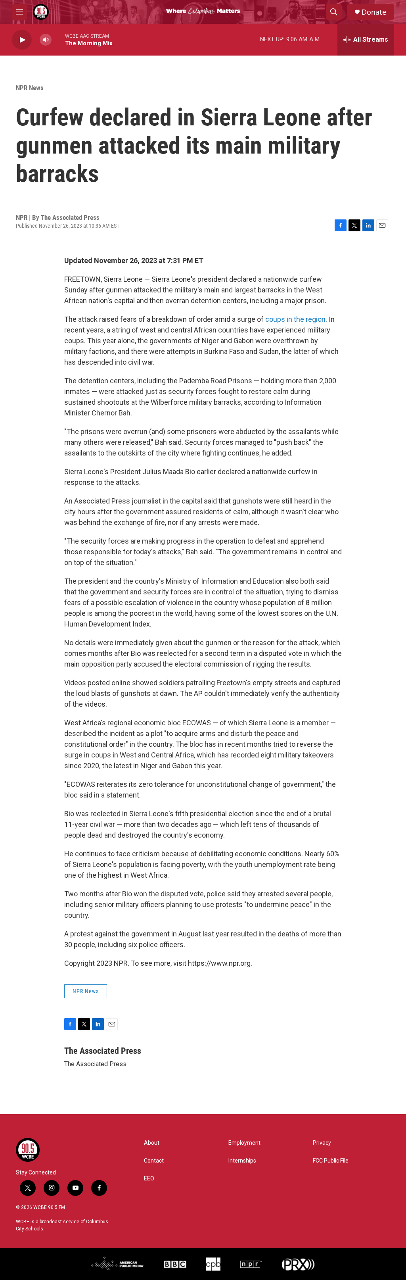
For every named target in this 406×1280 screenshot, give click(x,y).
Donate (374, 12)
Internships (242, 1161)
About (151, 1143)
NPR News (30, 88)
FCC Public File (331, 1161)
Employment (244, 1143)
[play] (21, 39)
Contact (154, 1161)
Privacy (322, 1143)
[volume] (45, 40)
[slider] (58, 39)
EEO (149, 1179)
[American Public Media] (117, 1264)
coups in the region (295, 319)
